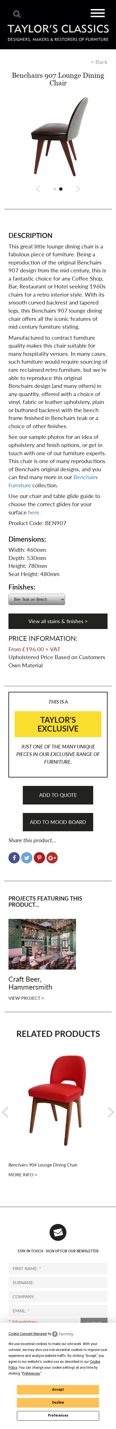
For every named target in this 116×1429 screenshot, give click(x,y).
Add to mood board (58, 822)
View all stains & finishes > (58, 621)
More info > (22, 1174)
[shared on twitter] (26, 857)
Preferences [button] (31, 1373)
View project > (26, 998)
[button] (37, 188)
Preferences (58, 1415)
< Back (99, 61)
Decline (58, 1402)
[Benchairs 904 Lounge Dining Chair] (58, 1100)
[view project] (42, 943)
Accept (58, 1390)
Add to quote (58, 795)
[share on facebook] (14, 857)
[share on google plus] (52, 857)
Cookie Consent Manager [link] (27, 1334)
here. (34, 512)
